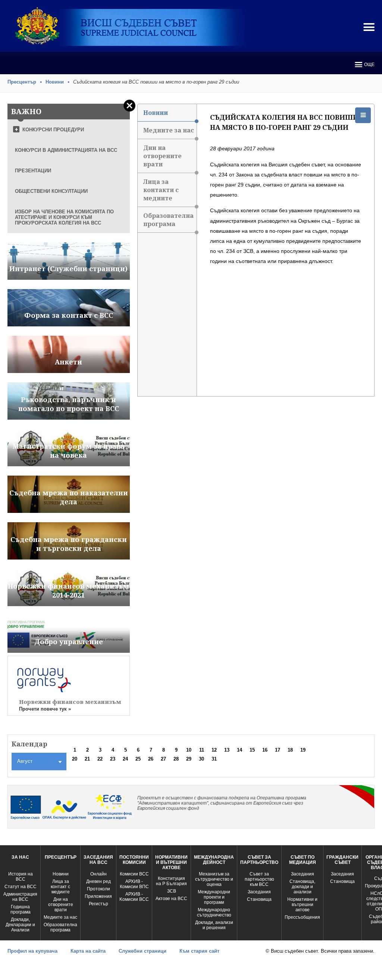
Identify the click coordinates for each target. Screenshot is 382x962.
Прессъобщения (302, 917)
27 (163, 759)
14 (239, 750)
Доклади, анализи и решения (214, 925)
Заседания (259, 891)
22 (100, 759)
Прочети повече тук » (45, 709)
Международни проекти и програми (214, 897)
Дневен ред (98, 881)
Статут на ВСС (20, 886)
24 (125, 759)
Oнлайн (98, 874)
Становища (259, 899)
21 (87, 759)
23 (112, 759)
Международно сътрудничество (214, 912)
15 (252, 750)
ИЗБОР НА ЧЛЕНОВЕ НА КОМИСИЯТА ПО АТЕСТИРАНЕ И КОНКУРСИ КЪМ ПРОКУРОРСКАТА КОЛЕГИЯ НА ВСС (64, 217)
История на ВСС (20, 876)
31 (214, 759)
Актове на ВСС (171, 898)
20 (74, 759)
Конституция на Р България (171, 881)
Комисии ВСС (134, 874)
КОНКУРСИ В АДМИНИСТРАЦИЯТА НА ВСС (66, 150)
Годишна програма (20, 909)
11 (201, 750)
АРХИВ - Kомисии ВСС (134, 897)
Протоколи (98, 889)
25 (138, 759)
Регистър (98, 903)
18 (290, 750)
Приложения (98, 896)
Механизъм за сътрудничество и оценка (214, 879)
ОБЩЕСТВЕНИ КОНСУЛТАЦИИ (51, 191)
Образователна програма (168, 219)
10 (188, 750)
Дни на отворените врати (162, 156)
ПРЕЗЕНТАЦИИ (33, 170)
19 (303, 750)
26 (150, 759)
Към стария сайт (199, 951)
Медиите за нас (168, 130)
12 (214, 750)
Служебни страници (142, 951)
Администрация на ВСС (20, 897)
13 (226, 750)
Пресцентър (21, 82)
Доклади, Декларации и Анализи (20, 925)
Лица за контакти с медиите (161, 190)
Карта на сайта (88, 951)
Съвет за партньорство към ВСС (259, 879)
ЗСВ (171, 891)
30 (201, 759)
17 (277, 750)
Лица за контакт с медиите (60, 886)
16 (264, 750)
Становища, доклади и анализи (302, 886)
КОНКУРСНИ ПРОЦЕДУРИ (53, 129)
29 (188, 759)
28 (176, 759)
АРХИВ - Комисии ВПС (134, 884)
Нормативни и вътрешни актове (302, 904)
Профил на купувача (32, 951)
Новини (55, 82)
